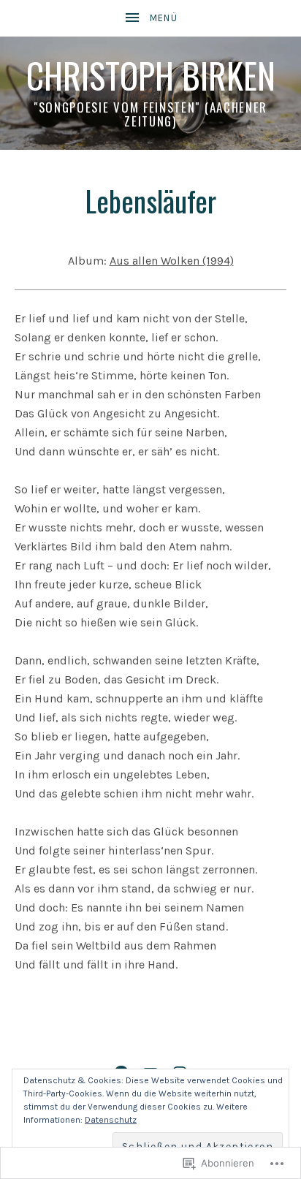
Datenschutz (111, 1120)
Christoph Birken (150, 75)
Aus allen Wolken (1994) (172, 261)
